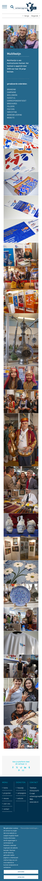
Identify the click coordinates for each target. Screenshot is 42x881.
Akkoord (21, 872)
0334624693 (34, 791)
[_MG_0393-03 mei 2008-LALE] (21, 679)
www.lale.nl (34, 802)
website (20, 798)
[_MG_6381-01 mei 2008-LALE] (21, 244)
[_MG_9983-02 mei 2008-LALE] (21, 585)
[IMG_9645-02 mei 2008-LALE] (21, 515)
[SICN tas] (21, 173)
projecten (7, 793)
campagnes (21, 793)
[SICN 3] (21, 220)
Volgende (34, 16)
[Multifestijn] (21, 268)
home (6, 788)
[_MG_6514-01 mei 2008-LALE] (21, 391)
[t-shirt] (21, 632)
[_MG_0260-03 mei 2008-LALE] (21, 656)
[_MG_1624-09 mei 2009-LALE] (21, 727)
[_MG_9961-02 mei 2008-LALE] (21, 562)
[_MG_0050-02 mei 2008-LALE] (21, 609)
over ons (7, 804)
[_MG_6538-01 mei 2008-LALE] (21, 468)
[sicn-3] (21, 126)
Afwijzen (21, 877)
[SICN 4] (21, 197)
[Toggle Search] (12, 6)
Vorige (26, 16)
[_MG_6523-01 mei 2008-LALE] (21, 415)
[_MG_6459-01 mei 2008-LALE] (21, 291)
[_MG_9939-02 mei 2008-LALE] (21, 538)
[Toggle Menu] (4, 6)
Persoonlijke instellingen (29, 828)
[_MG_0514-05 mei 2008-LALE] (21, 703)
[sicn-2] (21, 150)
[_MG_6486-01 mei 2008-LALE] (21, 368)
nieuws (6, 798)
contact (6, 809)
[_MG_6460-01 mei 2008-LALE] (21, 315)
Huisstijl (20, 788)
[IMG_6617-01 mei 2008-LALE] (21, 491)
